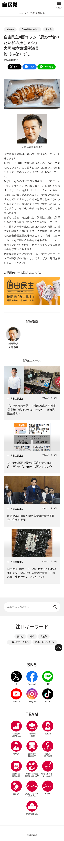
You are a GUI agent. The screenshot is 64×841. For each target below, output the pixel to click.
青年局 (16, 754)
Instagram (32, 695)
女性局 (48, 733)
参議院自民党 (32, 808)
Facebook (32, 678)
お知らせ (10, 29)
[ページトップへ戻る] (58, 647)
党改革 (44, 636)
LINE (48, 678)
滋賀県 (49, 29)
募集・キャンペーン (44, 642)
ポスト (16, 67)
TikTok (48, 695)
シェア (31, 67)
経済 (32, 636)
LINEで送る (48, 67)
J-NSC (48, 794)
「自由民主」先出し (30, 29)
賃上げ (20, 636)
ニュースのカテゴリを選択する (32, 13)
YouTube (16, 695)
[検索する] (55, 607)
